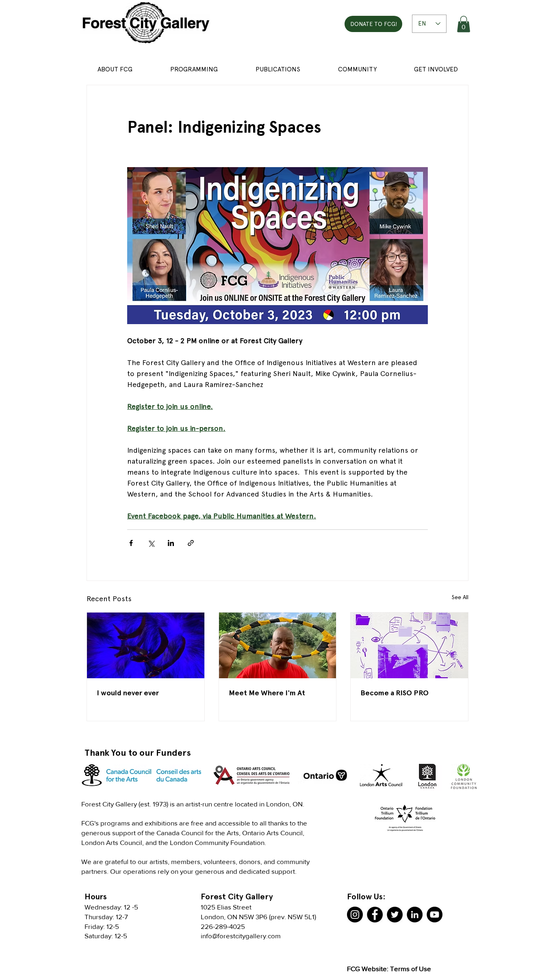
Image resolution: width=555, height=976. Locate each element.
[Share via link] (191, 543)
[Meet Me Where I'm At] (277, 645)
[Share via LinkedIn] (171, 543)
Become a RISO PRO (394, 692)
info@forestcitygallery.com (241, 935)
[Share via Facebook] (131, 543)
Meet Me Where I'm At (267, 692)
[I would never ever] (145, 645)
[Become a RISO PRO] (409, 645)
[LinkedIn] (415, 914)
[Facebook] (375, 914)
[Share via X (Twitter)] (151, 543)
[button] (463, 24)
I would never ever (128, 692)
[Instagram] (355, 914)
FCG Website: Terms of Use (389, 968)
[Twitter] (395, 914)
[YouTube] (434, 914)
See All (460, 597)
